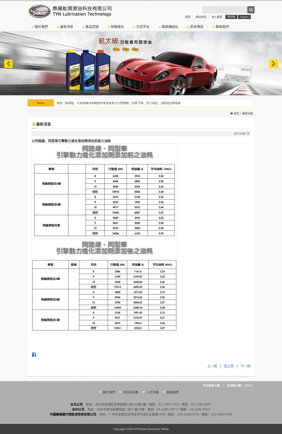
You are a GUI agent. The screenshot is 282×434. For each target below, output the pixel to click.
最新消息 (247, 113)
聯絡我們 (173, 392)
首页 (236, 113)
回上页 (229, 366)
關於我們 (109, 392)
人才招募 (152, 392)
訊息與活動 (131, 392)
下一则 (245, 366)
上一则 (212, 366)
